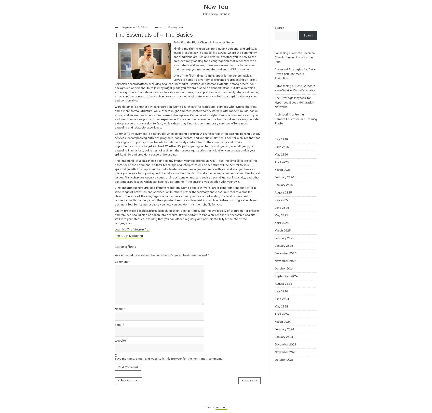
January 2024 (284, 337)
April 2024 (282, 314)
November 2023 (285, 352)
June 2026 (282, 147)
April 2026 (282, 162)
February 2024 (284, 329)
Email (119, 324)
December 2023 (285, 344)
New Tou (216, 7)
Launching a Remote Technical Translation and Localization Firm (295, 58)
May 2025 (281, 215)
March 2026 (283, 169)
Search (279, 27)
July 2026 (281, 139)
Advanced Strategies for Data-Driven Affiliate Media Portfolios (295, 74)
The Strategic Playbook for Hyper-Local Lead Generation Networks (294, 103)
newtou (158, 27)
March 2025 (283, 230)
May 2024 (281, 306)
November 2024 (285, 261)
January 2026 (284, 185)
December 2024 (285, 253)
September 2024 (286, 276)
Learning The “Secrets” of (132, 229)
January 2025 (284, 245)
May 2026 (281, 154)
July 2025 (281, 200)
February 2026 (284, 177)
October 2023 (284, 359)
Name (120, 309)
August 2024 (283, 283)
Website (120, 340)
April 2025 (282, 223)
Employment (175, 27)
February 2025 (284, 238)
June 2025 (282, 207)
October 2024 (284, 268)
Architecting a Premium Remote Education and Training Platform (296, 119)
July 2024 (281, 291)
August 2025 (283, 192)
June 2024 (282, 299)
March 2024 (283, 321)
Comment (122, 261)
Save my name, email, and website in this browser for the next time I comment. (168, 358)
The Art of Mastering (129, 235)
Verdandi (221, 407)
